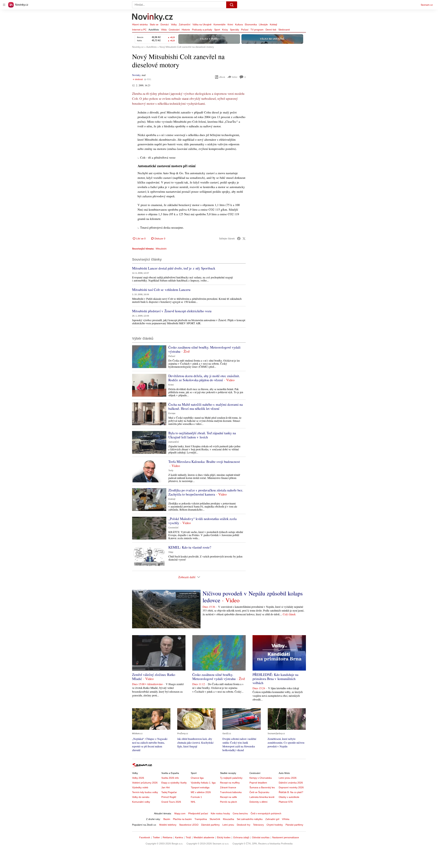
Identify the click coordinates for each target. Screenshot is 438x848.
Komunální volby (141, 801)
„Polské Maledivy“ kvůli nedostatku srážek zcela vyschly (202, 520)
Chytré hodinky (275, 824)
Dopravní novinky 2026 (291, 787)
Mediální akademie (204, 837)
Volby (174, 24)
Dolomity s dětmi (258, 801)
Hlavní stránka (140, 24)
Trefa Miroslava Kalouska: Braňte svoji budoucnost (204, 461)
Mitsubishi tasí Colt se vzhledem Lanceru (161, 289)
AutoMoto (154, 29)
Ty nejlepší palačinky (231, 777)
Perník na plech (228, 801)
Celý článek (289, 614)
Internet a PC (139, 29)
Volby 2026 (138, 777)
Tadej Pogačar (169, 792)
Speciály (234, 29)
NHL (193, 801)
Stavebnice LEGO (188, 824)
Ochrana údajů (241, 837)
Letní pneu (228, 824)
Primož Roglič (168, 797)
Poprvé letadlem (258, 782)
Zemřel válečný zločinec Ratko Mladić (153, 676)
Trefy (170, 470)
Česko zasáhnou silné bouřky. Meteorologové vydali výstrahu (204, 349)
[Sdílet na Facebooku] (239, 238)
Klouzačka (228, 819)
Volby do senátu (140, 797)
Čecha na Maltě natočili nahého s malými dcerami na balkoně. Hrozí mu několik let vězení (205, 406)
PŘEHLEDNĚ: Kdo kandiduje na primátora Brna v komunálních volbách (275, 678)
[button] (149, 356)
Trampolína (201, 819)
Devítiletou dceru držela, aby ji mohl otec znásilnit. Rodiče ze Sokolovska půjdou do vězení (204, 378)
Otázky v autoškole (289, 797)
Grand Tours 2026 (171, 801)
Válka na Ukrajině (201, 24)
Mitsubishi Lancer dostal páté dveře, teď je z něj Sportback (173, 268)
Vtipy (170, 552)
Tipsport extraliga (200, 787)
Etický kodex (223, 837)
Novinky (136, 75)
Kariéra (179, 837)
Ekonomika (251, 24)
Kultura (239, 24)
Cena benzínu (240, 813)
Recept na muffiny (230, 782)
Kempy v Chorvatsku (260, 777)
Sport (217, 29)
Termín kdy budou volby (145, 792)
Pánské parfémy (294, 824)
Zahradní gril (272, 819)
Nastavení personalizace (285, 837)
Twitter (156, 837)
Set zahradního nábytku (250, 819)
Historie (186, 29)
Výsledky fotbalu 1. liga (203, 782)
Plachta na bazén (182, 819)
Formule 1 (196, 797)
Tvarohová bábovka (231, 792)
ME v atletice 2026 (201, 792)
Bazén (166, 819)
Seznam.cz (427, 4)
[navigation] (4, 5)
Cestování (174, 29)
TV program (256, 29)
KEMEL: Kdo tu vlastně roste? (189, 547)
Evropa (171, 413)
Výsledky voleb (140, 787)
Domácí (164, 24)
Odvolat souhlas (260, 837)
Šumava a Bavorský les (262, 787)
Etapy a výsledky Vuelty (174, 782)
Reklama (167, 837)
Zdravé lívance (228, 787)
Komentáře (220, 24)
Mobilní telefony (167, 824)
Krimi (230, 24)
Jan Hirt (165, 787)
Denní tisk (271, 29)
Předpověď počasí (198, 813)
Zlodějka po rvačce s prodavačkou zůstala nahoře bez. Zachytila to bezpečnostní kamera (205, 492)
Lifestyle (263, 24)
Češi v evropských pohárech (266, 813)
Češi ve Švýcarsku (259, 792)
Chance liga (197, 777)
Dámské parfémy (210, 824)
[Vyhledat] (231, 4)
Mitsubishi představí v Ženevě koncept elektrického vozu (171, 311)
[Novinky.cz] (152, 17)
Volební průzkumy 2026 (145, 782)
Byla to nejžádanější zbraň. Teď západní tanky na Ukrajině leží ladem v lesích (202, 435)
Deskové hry (243, 824)
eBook (222, 77)
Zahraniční (184, 24)
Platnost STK (286, 801)
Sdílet (234, 77)
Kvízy (225, 29)
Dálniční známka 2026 (291, 782)
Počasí (244, 29)
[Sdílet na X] (244, 238)
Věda (164, 29)
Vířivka (285, 819)
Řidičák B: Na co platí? (291, 792)
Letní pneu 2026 (288, 777)
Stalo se (154, 24)
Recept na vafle (228, 797)
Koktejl (273, 24)
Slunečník (215, 819)
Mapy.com (179, 813)
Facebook (144, 837)
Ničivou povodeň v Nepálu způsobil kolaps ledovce (253, 596)
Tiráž (188, 837)
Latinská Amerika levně (261, 797)
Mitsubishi (161, 248)
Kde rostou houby (220, 813)
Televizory (258, 824)
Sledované (284, 29)
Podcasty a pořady (202, 29)
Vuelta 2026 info (170, 777)
